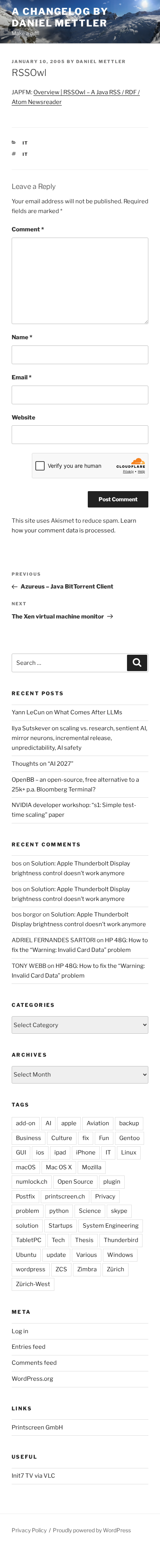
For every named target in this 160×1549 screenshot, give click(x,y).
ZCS (61, 1269)
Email (21, 377)
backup (129, 1123)
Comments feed (34, 1362)
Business (28, 1138)
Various (86, 1254)
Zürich (115, 1269)
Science (90, 1210)
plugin (111, 1181)
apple (69, 1123)
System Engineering (111, 1225)
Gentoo (129, 1138)
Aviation (98, 1123)
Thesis (84, 1240)
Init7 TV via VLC (33, 1475)
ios (40, 1152)
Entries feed (28, 1346)
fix (85, 1138)
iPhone (86, 1152)
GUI (21, 1152)
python (59, 1210)
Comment (28, 229)
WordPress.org (32, 1378)
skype (119, 1210)
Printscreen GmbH (37, 1427)
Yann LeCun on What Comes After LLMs (67, 712)
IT (26, 143)
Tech (58, 1240)
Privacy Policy (29, 1530)
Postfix (25, 1196)
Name (22, 337)
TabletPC (29, 1240)
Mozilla (91, 1167)
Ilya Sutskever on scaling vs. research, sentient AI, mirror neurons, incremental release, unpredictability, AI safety (79, 738)
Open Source (75, 1181)
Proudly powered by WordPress (92, 1530)
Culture (61, 1138)
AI (48, 1123)
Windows (120, 1254)
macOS (26, 1167)
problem (27, 1210)
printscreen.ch (65, 1196)
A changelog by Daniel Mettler (60, 17)
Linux (128, 1152)
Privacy (105, 1196)
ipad (60, 1152)
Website (23, 417)
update (56, 1254)
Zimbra (87, 1269)
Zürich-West (33, 1284)
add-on (25, 1123)
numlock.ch (31, 1181)
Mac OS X (59, 1167)
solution (27, 1225)
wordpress (30, 1269)
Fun (104, 1138)
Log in (20, 1331)
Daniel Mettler (101, 61)
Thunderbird (121, 1240)
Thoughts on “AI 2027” (42, 763)
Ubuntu (26, 1254)
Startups (61, 1225)
